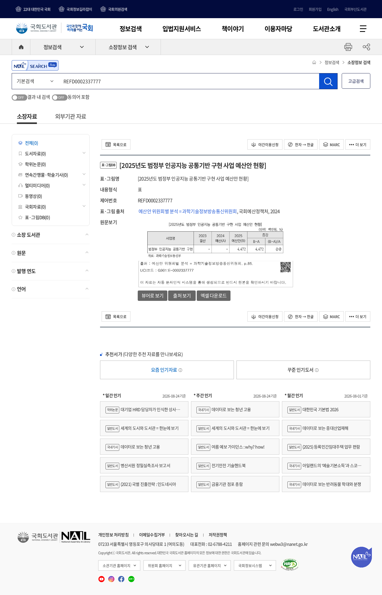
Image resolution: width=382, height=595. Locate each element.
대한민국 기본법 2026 (313, 409)
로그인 (298, 9)
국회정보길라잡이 (79, 9)
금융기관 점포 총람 (220, 484)
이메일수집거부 (152, 534)
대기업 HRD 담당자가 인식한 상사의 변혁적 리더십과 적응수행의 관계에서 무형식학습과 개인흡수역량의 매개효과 (144, 411)
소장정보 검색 (122, 47)
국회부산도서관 (355, 9)
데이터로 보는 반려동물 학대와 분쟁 (325, 484)
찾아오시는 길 (186, 534)
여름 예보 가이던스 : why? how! (231, 447)
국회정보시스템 (250, 565)
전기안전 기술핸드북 (222, 465)
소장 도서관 (28, 234)
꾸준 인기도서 (300, 369)
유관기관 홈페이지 (207, 565)
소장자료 (27, 116)
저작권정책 (218, 534)
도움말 (180, 370)
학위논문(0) (35, 164)
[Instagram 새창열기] (111, 577)
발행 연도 (26, 271)
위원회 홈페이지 (160, 565)
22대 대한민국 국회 (36, 9)
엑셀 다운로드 (214, 295)
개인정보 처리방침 (113, 534)
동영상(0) (33, 196)
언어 (21, 289)
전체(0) (31, 143)
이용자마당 (278, 28)
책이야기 (233, 28)
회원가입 (315, 9)
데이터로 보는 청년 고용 (133, 447)
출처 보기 (182, 295)
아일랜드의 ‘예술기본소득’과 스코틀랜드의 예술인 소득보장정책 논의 (326, 467)
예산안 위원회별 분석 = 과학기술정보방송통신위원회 (188, 211)
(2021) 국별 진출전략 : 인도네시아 (141, 484)
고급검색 (356, 81)
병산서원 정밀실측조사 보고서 (138, 465)
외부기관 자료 (70, 116)
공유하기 (366, 47)
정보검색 (131, 28)
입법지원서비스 (181, 28)
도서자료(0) (35, 153)
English (332, 9)
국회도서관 (36, 27)
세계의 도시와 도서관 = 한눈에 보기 (143, 428)
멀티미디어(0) (37, 185)
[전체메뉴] (363, 28)
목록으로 (119, 144)
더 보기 (360, 144)
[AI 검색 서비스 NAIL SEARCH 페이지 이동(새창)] (35, 65)
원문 (21, 253)
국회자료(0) (35, 206)
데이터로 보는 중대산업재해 (318, 428)
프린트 (348, 47)
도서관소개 (326, 28)
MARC (335, 144)
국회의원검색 (117, 9)
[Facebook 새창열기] (121, 577)
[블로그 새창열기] (131, 577)
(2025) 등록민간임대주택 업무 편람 (324, 447)
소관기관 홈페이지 (116, 565)
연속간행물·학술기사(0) (46, 174)
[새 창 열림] (290, 564)
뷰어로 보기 (152, 295)
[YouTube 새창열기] (102, 577)
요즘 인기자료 (164, 369)
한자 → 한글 (304, 144)
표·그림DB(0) (37, 217)
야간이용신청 (268, 144)
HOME (21, 47)
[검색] (328, 81)
